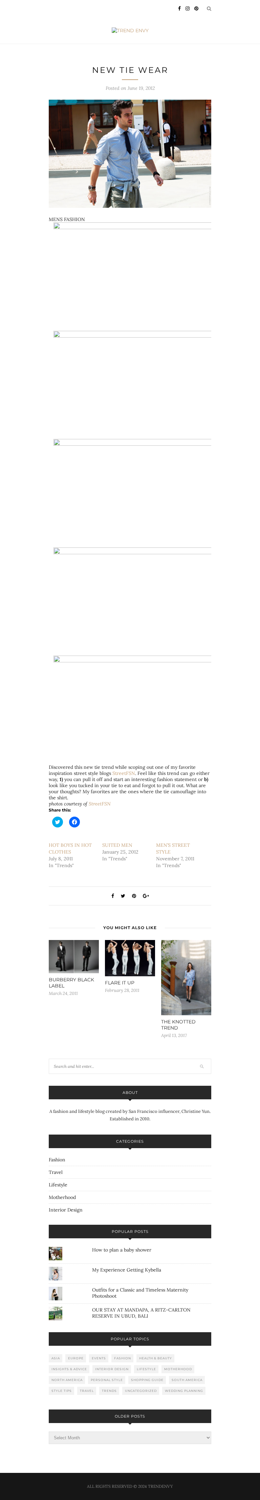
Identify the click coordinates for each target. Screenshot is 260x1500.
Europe (76, 1358)
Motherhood (62, 1197)
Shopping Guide (147, 1380)
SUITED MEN (117, 845)
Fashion (57, 1160)
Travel (56, 1172)
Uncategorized (141, 1391)
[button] (130, 154)
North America (67, 1380)
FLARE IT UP (119, 983)
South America (187, 1380)
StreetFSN (123, 773)
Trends (109, 1391)
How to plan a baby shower (121, 1250)
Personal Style (107, 1380)
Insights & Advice (69, 1369)
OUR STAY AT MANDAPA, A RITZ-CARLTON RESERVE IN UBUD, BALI (141, 1313)
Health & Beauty (155, 1358)
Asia (55, 1358)
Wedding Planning (184, 1391)
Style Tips (61, 1391)
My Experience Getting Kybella (126, 1270)
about (130, 1092)
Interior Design (66, 1210)
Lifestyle (58, 1185)
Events (99, 1358)
